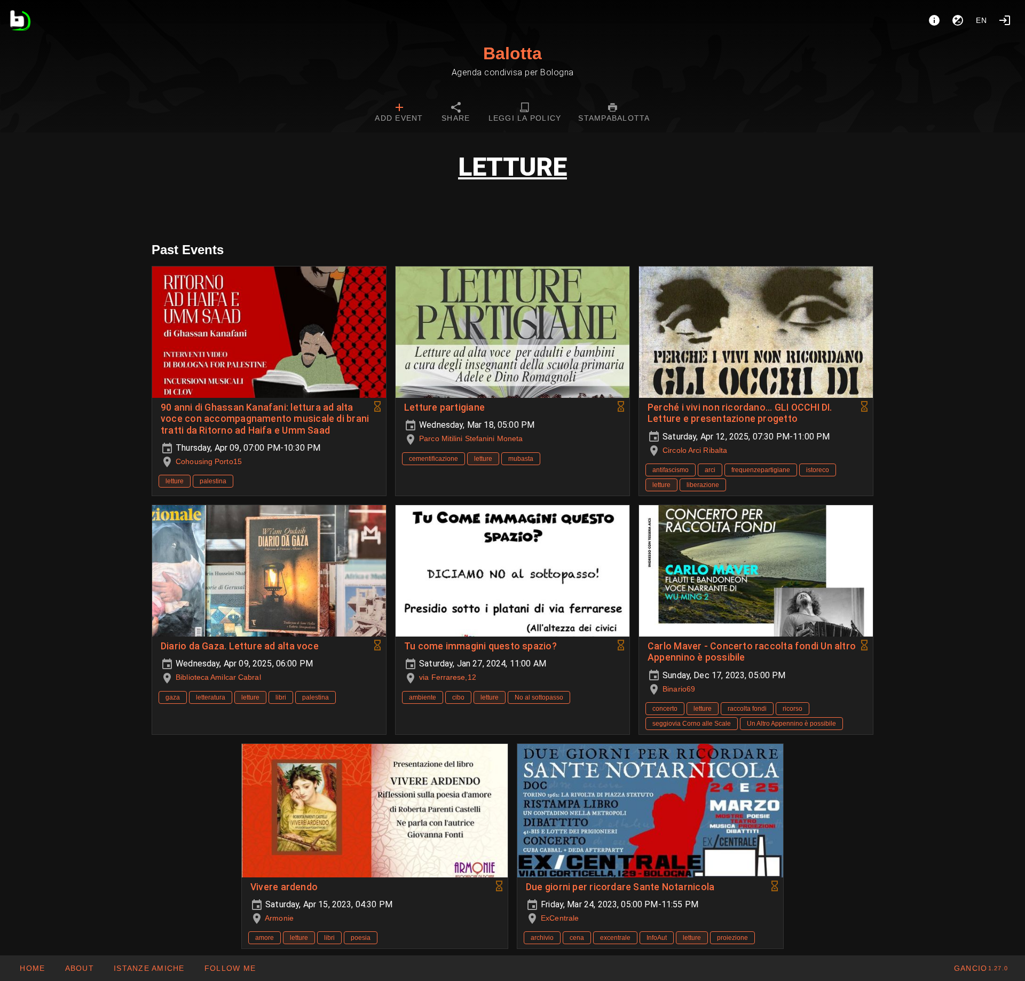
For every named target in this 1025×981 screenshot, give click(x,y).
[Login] (1004, 20)
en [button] (982, 20)
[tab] (398, 113)
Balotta (512, 53)
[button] (149, 968)
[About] (934, 20)
